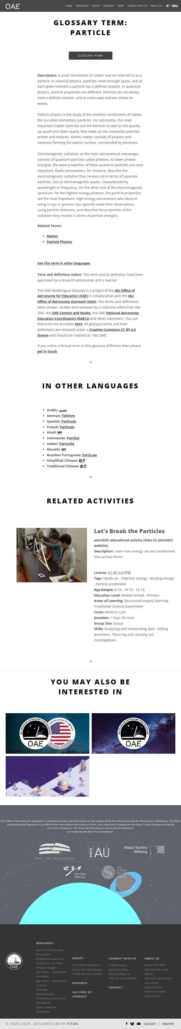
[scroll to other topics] (90, 477)
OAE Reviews (45, 994)
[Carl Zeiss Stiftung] (68, 872)
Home (69, 5)
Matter (52, 236)
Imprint (168, 1023)
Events (77, 958)
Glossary (42, 989)
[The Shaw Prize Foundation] (108, 872)
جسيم (63, 410)
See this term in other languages (63, 263)
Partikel (73, 438)
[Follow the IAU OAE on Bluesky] (132, 1024)
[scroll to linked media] (90, 362)
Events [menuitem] (95, 5)
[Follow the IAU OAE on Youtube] (177, 6)
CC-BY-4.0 (115, 572)
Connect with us (122, 958)
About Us (152, 958)
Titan (72, 1023)
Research (108, 5)
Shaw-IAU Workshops (87, 969)
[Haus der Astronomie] (49, 851)
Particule (67, 427)
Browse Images (46, 967)
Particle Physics (59, 241)
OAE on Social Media (123, 978)
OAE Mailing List (120, 974)
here (78, 324)
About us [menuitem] (156, 5)
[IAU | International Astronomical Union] (92, 851)
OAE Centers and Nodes (71, 313)
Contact (116, 987)
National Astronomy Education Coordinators (158, 982)
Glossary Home (90, 55)
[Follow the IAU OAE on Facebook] (126, 1024)
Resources (82, 5)
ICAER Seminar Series (87, 973)
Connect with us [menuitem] (137, 5)
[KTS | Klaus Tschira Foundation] (139, 851)
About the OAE (155, 965)
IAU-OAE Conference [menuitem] (86, 965)
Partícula (69, 421)
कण (60, 432)
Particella (66, 443)
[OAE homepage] (12, 6)
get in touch (47, 351)
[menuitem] (82, 6)
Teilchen (68, 415)
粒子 (82, 460)
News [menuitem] (121, 5)
